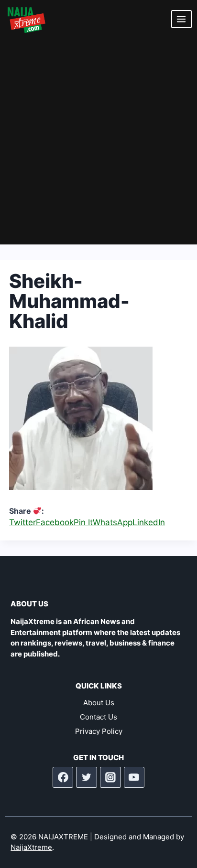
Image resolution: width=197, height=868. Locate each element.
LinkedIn (148, 522)
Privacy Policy (98, 731)
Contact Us (98, 716)
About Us (98, 702)
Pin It (83, 522)
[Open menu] (181, 19)
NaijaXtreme (31, 847)
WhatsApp (112, 522)
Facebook (55, 522)
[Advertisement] (98, 141)
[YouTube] (134, 777)
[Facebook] (63, 777)
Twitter (22, 522)
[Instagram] (110, 777)
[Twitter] (86, 777)
